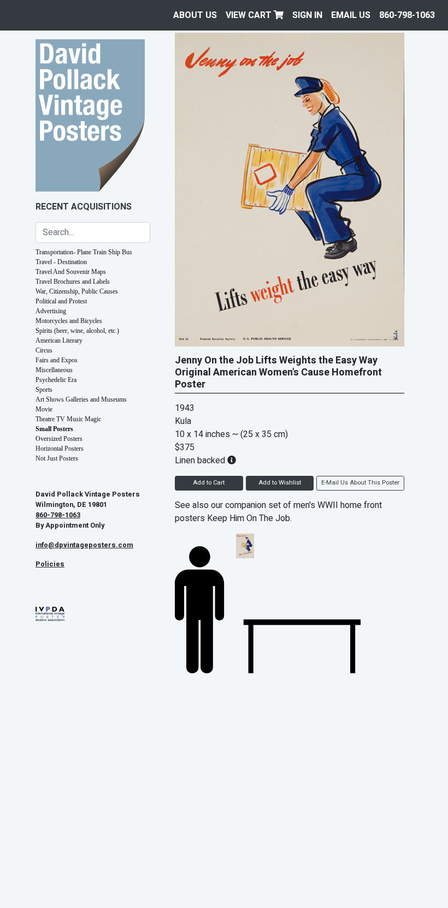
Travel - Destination (61, 262)
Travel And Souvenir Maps (71, 272)
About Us (195, 15)
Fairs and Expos (57, 360)
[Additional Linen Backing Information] (231, 460)
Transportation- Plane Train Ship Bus (84, 252)
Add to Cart (209, 482)
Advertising (51, 311)
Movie (44, 409)
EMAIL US (350, 15)
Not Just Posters (57, 458)
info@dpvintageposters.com (84, 545)
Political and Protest (61, 301)
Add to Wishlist (279, 482)
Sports (44, 389)
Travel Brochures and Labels (73, 281)
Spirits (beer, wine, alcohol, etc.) (77, 330)
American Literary (59, 340)
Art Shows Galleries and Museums (81, 399)
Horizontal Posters (60, 448)
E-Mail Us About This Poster (360, 482)
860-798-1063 (407, 15)
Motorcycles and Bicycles (69, 321)
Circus (44, 350)
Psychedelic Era (56, 380)
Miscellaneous (54, 370)
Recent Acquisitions (84, 206)
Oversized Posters (59, 439)
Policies (50, 564)
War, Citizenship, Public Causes (77, 291)
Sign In (307, 15)
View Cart (250, 15)
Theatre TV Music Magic (68, 419)
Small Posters (54, 429)
